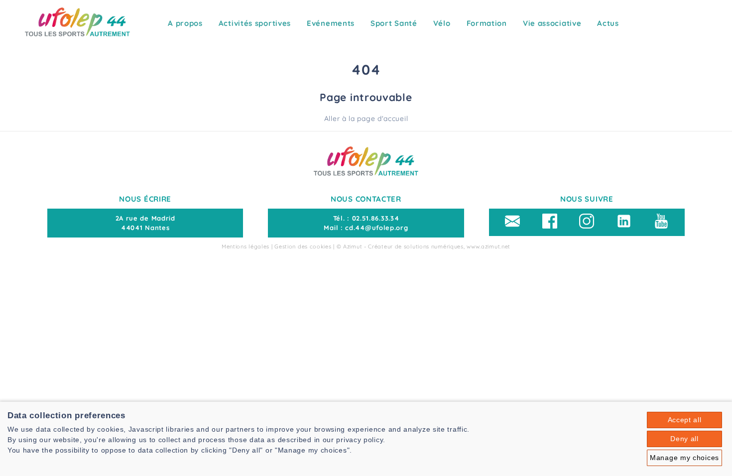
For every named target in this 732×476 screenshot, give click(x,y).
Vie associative (552, 23)
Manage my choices (684, 458)
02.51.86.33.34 (375, 218)
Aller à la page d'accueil (366, 118)
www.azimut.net (488, 246)
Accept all (685, 420)
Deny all (684, 439)
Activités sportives (255, 23)
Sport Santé (393, 23)
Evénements (331, 23)
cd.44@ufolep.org (376, 228)
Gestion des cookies (302, 246)
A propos (185, 23)
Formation (487, 23)
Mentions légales (245, 246)
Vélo (442, 23)
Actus (608, 23)
